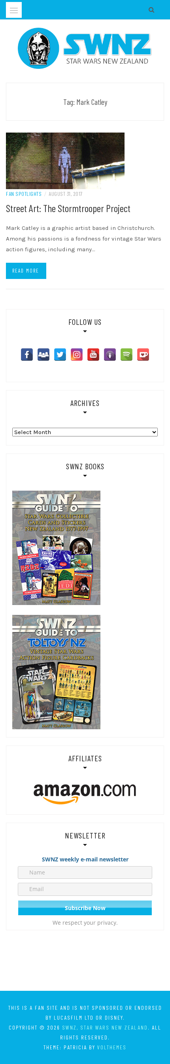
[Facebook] (27, 354)
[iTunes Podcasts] (110, 354)
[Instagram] (76, 354)
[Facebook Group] (43, 354)
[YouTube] (93, 354)
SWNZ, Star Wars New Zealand (105, 1027)
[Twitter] (60, 354)
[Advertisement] (85, 962)
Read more (25, 270)
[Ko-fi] (143, 354)
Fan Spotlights (24, 193)
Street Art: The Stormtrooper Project (68, 208)
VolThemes (112, 1047)
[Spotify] (126, 354)
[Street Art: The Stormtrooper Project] (65, 160)
